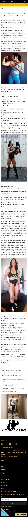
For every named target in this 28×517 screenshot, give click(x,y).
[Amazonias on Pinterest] (9, 444)
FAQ (2, 473)
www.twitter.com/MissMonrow (14, 375)
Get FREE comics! (21, 514)
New (2, 460)
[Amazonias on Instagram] (16, 444)
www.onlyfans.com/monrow (14, 370)
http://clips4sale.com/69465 (20, 373)
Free (2, 467)
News (3, 470)
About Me (4, 485)
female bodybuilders (13, 32)
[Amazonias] (14, 1)
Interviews (5, 479)
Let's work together (8, 491)
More (3, 482)
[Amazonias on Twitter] (2, 444)
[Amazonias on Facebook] (6, 444)
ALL (2, 463)
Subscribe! (5, 476)
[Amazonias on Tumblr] (13, 444)
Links (3, 488)
